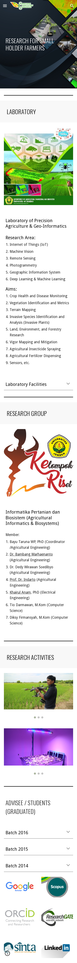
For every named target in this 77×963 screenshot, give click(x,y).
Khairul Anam (20, 592)
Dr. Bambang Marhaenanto (31, 554)
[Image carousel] (38, 696)
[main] (38, 44)
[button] (5, 5)
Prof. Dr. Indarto (23, 580)
